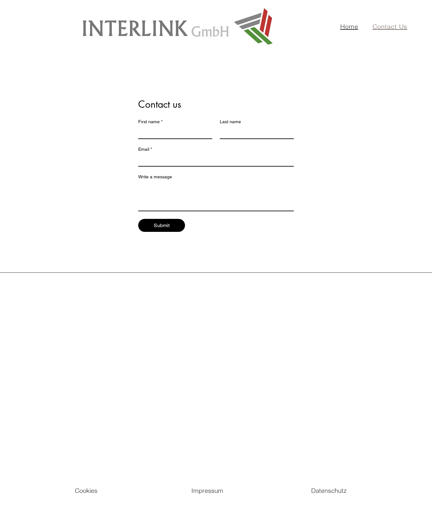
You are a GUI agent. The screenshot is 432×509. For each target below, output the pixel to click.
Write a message (155, 176)
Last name (230, 121)
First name (150, 121)
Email (145, 149)
